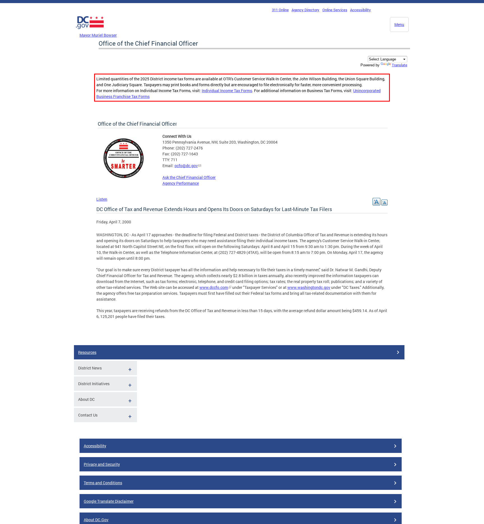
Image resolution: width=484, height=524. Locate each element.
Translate (399, 64)
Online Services (334, 9)
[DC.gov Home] (90, 30)
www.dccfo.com (213, 287)
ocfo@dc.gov (186, 165)
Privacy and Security (102, 464)
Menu (399, 24)
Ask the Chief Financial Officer (189, 177)
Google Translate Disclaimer (109, 501)
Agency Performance (180, 183)
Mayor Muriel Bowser (98, 35)
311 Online (280, 9)
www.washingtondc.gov (308, 287)
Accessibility (360, 9)
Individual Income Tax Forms (227, 90)
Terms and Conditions (103, 482)
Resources (87, 352)
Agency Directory (305, 9)
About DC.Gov (96, 519)
